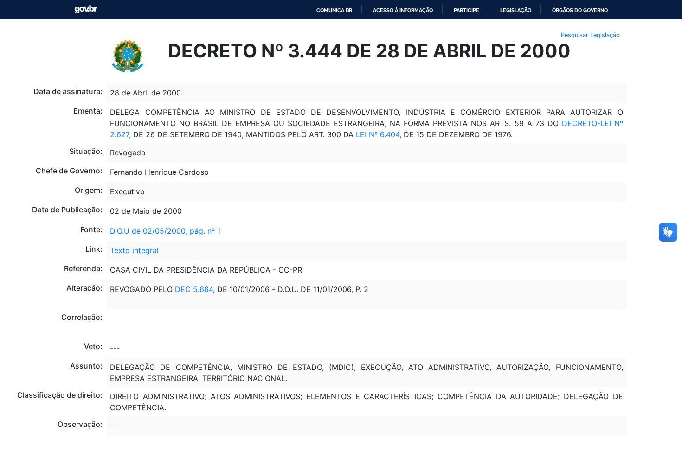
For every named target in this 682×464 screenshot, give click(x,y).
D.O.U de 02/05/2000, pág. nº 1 (165, 230)
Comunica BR (334, 10)
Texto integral (134, 250)
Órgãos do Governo (580, 10)
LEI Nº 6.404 (377, 134)
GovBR (85, 9)
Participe (466, 10)
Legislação (515, 10)
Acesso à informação (403, 10)
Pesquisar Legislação (590, 35)
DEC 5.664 (194, 289)
